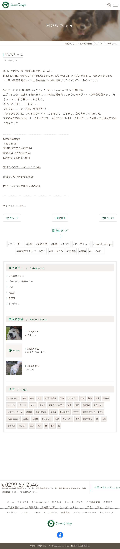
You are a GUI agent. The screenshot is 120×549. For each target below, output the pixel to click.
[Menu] (115, 4)
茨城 (57, 419)
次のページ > (108, 217)
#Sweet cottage (102, 244)
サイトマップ (107, 512)
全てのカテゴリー (17, 275)
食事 (32, 398)
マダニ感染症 (50, 398)
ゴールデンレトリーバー (21, 281)
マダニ (53, 412)
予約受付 (86, 405)
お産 (97, 398)
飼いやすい (87, 419)
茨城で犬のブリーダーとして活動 (22, 167)
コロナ (33, 405)
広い (32, 425)
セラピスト (98, 405)
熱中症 (106, 398)
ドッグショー (13, 398)
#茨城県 (71, 251)
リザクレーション (15, 412)
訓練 (62, 398)
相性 (90, 398)
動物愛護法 (64, 412)
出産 (77, 405)
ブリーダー (67, 419)
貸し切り (22, 425)
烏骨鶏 (29, 412)
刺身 (39, 398)
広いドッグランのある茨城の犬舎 (22, 186)
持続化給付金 (41, 412)
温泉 (24, 398)
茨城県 (35, 419)
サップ (42, 405)
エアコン (11, 405)
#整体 (54, 244)
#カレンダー (96, 251)
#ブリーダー (15, 244)
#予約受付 (41, 244)
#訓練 (82, 251)
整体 (69, 405)
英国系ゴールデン (56, 405)
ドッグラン (20, 206)
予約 (52, 425)
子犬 (5, 206)
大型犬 (12, 292)
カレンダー (72, 398)
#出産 (29, 244)
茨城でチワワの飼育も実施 (18, 177)
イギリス (11, 425)
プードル (22, 405)
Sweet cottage (13, 419)
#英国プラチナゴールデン (31, 251)
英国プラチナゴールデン (92, 412)
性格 (77, 419)
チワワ (11, 206)
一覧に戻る (60, 217)
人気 (104, 419)
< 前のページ (12, 217)
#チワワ (65, 244)
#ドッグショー (81, 244)
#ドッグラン (56, 251)
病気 (82, 398)
